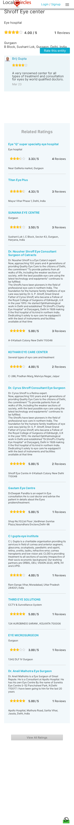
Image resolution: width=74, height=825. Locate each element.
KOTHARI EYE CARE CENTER (28, 352)
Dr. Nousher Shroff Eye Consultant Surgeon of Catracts (32, 253)
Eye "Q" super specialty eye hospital (33, 144)
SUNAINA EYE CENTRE (24, 212)
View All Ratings (37, 737)
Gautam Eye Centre (21, 488)
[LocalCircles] (17, 4)
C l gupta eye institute (23, 536)
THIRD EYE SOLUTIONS (24, 599)
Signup (56, 4)
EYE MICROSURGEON (23, 635)
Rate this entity (55, 51)
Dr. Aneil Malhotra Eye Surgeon (30, 671)
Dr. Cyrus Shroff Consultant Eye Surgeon (36, 387)
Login (45, 4)
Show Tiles (68, 4)
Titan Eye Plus (18, 180)
